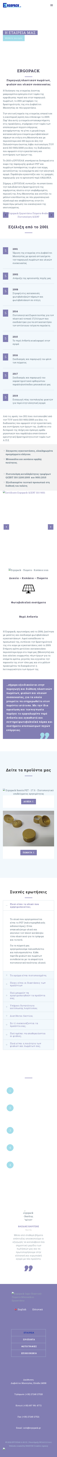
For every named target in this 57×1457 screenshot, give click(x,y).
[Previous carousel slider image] (5, 526)
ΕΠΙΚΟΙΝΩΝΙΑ (29, 1353)
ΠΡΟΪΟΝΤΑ (29, 1339)
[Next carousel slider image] (49, 526)
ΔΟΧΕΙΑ (29, 801)
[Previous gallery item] (5, 215)
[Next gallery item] (51, 215)
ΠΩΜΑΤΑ (28, 852)
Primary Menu (51, 5)
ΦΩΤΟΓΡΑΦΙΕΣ (29, 1346)
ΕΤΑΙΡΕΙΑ (29, 1332)
